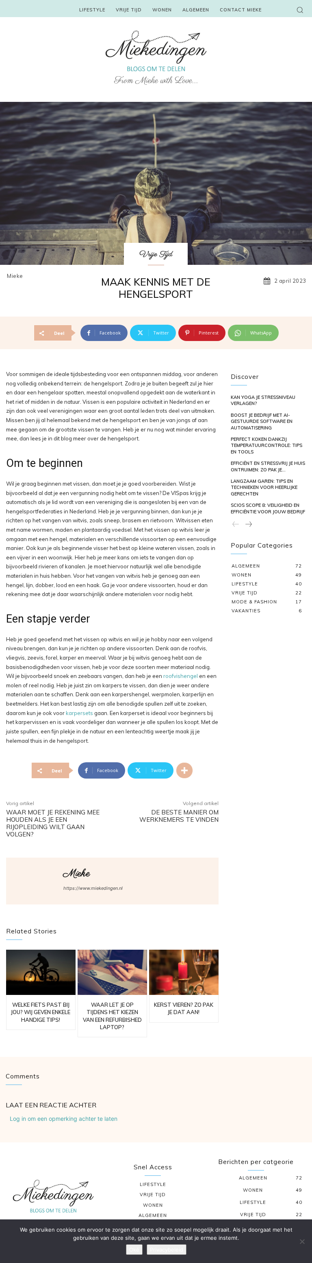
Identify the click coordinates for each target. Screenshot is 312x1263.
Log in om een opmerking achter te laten (63, 1118)
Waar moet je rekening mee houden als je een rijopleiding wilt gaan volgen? (53, 823)
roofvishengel (180, 676)
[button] (299, 9)
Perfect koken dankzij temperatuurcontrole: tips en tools (266, 445)
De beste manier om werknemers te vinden (179, 815)
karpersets (79, 713)
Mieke (15, 276)
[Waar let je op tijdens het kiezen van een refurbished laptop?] (112, 972)
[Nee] (302, 1241)
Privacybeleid (166, 1249)
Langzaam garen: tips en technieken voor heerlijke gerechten (264, 487)
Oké (134, 1249)
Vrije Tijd (155, 254)
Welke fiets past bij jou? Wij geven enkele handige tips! (40, 1012)
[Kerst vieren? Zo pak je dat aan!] (184, 972)
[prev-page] (236, 524)
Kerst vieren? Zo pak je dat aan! (183, 1008)
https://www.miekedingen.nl (93, 888)
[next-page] (248, 524)
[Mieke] (35, 881)
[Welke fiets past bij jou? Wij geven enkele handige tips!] (41, 972)
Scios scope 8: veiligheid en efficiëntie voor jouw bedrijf (268, 508)
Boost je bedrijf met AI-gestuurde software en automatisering (261, 421)
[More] (184, 770)
